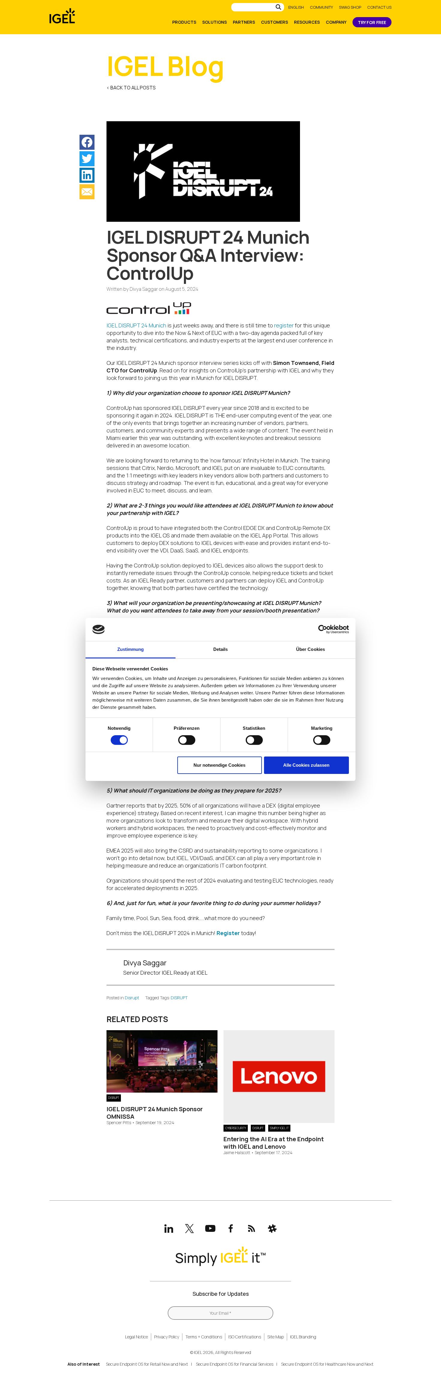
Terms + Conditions (203, 1337)
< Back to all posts (131, 87)
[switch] (186, 740)
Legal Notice (136, 1337)
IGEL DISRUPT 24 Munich (136, 325)
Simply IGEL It (279, 1128)
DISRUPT (179, 997)
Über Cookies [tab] (310, 649)
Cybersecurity (235, 1128)
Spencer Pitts (118, 1122)
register (284, 325)
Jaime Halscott (237, 1152)
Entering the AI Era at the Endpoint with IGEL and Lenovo (274, 1143)
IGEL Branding (303, 1337)
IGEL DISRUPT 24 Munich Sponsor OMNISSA (154, 1113)
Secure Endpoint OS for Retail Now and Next (147, 1364)
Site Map (275, 1337)
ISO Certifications (244, 1337)
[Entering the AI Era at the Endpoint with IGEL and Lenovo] (279, 1120)
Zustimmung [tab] (130, 649)
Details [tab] (220, 649)
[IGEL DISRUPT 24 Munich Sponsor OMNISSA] (162, 1090)
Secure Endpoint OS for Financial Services (234, 1364)
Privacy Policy (166, 1337)
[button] (87, 142)
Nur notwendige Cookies (219, 765)
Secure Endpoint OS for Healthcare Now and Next (327, 1364)
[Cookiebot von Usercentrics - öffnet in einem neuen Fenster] (322, 629)
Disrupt (132, 997)
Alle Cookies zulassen (306, 765)
